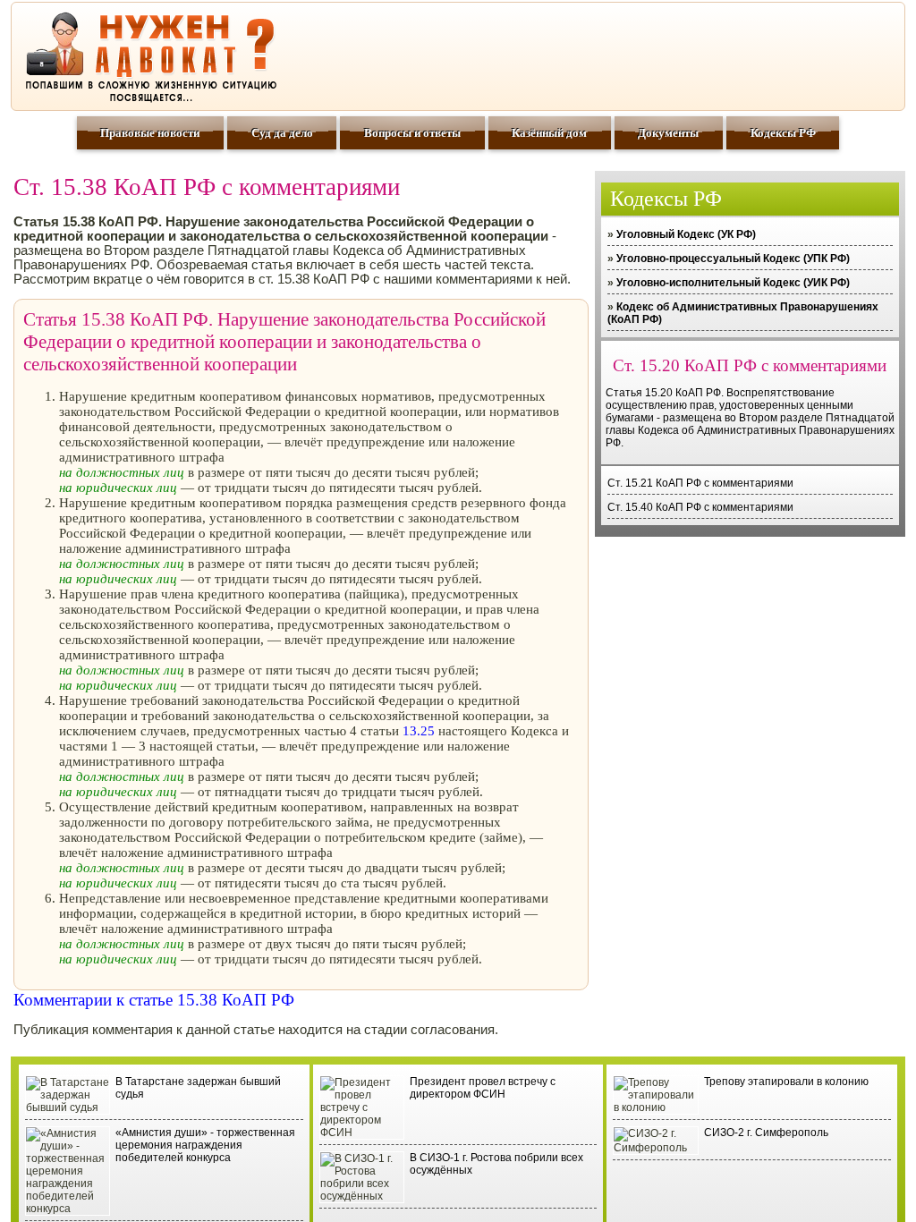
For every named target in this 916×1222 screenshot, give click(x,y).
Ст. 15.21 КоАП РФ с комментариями (700, 483)
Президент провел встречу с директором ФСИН (483, 1087)
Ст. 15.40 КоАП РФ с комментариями (700, 507)
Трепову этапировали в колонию (786, 1081)
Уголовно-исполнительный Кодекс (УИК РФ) (733, 282)
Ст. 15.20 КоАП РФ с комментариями (749, 365)
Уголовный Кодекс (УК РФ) (686, 234)
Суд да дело (282, 133)
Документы (668, 133)
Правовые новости (149, 133)
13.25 (419, 731)
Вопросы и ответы (412, 133)
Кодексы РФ (783, 133)
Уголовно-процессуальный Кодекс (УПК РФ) (733, 258)
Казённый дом (549, 133)
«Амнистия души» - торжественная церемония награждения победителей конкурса (205, 1145)
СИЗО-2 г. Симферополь (766, 1132)
